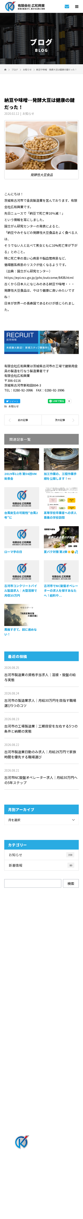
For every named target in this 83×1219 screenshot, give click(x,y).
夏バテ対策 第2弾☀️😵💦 (61, 552)
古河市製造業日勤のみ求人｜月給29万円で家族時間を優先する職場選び (40, 754)
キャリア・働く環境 (41, 1074)
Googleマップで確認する (41, 1166)
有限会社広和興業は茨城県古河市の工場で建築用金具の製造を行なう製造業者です (41, 1186)
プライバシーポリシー (41, 1192)
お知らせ (28, 113)
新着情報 (40, 865)
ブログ (41, 1121)
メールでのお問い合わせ (45, 976)
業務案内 (41, 1015)
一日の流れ (41, 1050)
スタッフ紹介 (41, 1062)
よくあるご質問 (41, 1086)
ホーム (41, 1003)
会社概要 (41, 1109)
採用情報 (41, 1038)
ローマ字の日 (13, 552)
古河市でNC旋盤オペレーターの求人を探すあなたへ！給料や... (61, 591)
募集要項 (41, 1097)
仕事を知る (41, 1027)
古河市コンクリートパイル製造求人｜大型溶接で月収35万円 (20, 591)
